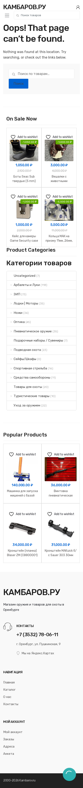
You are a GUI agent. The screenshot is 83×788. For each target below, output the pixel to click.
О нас (7, 697)
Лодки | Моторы (26, 303)
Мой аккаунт (13, 732)
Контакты (10, 704)
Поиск (19, 84)
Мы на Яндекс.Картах (37, 653)
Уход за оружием (27, 405)
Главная (9, 682)
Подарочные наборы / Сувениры (38, 340)
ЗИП (17, 294)
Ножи (18, 313)
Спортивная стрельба (30, 368)
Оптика (19, 322)
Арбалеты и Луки (27, 285)
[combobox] (47, 15)
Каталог (9, 690)
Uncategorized (24, 276)
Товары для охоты (28, 387)
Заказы (8, 739)
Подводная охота (27, 350)
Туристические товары (31, 396)
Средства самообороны (32, 377)
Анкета (8, 754)
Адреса (8, 746)
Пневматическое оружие (33, 331)
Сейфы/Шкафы (25, 359)
